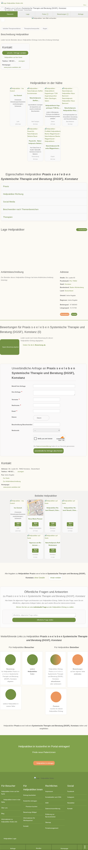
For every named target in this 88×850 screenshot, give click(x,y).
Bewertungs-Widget (30, 812)
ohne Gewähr (39, 578)
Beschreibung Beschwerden (22, 424)
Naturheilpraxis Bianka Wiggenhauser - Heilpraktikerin (52, 147)
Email (14, 411)
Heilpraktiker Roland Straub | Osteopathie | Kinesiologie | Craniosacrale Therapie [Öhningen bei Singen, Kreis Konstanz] (52, 509)
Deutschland (69, 291)
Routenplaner (82, 229)
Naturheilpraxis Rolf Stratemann (52, 544)
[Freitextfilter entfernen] (78, 3)
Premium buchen (31, 806)
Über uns (4, 808)
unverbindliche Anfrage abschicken (48, 451)
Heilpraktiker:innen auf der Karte (10, 793)
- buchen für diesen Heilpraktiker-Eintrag (56, 708)
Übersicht (9, 14)
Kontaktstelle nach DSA (53, 797)
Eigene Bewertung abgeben (10, 347)
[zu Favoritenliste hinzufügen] (3, 20)
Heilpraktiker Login (9, 838)
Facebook (70, 791)
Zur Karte (6, 478)
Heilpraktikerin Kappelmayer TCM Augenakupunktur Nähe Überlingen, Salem (53, 107)
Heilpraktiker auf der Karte (13, 57)
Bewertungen (62, 14)
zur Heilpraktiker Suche (2, 9)
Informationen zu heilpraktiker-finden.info (9, 820)
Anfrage (80, 14)
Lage (27, 14)
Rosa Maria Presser (35, 519)
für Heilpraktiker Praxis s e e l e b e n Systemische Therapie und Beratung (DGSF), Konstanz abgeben (10, 675)
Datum (14, 417)
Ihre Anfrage (16, 392)
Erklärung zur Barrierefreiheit (50, 815)
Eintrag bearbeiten (29, 795)
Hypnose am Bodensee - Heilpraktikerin (35, 544)
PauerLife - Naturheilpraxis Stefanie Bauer (35, 142)
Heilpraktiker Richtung (13, 194)
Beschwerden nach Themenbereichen (21, 209)
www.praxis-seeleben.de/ (12, 67)
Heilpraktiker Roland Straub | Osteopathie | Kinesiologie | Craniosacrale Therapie (70, 509)
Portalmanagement (51, 828)
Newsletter (70, 803)
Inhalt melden (55, 578)
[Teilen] (80, 847)
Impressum (49, 791)
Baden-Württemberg (77, 287)
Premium (83, 85)
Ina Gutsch (18, 95)
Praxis (6, 186)
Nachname (16, 405)
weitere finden (32, 671)
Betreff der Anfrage (19, 386)
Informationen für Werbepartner (29, 819)
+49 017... (12, 61)
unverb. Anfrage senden (16, 53)
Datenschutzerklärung (43, 446)
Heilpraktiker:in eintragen (45, 763)
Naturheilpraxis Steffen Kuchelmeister (35, 99)
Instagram (70, 797)
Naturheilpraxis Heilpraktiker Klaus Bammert (70, 109)
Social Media (9, 202)
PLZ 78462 (73, 281)
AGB (46, 803)
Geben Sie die (34, 345)
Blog (2, 813)
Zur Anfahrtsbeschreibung (12, 481)
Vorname (15, 399)
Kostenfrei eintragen (30, 801)
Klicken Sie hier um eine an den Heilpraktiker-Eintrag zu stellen (45, 607)
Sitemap (48, 822)
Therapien (8, 217)
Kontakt (74, 314)
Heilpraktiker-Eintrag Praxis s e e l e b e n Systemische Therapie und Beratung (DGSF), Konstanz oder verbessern (55, 676)
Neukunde (15, 430)
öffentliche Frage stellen (44, 620)
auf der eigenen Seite (77, 671)
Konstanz (68, 284)
